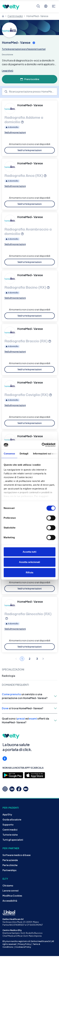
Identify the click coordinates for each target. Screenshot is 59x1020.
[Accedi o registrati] (45, 6)
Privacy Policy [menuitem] (24, 944)
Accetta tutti (29, 551)
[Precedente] (16, 658)
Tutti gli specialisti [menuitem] (13, 839)
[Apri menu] (53, 6)
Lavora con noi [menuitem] (11, 890)
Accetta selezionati (29, 562)
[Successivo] (43, 658)
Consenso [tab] (9, 453)
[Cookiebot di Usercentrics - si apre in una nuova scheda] (42, 445)
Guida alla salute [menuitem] (12, 819)
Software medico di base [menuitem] (17, 855)
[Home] (3, 16)
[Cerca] (38, 6)
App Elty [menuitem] (7, 814)
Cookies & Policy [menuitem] (23, 947)
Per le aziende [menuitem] (10, 860)
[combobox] (29, 91)
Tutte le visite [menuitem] (10, 834)
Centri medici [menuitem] (10, 829)
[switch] (50, 517)
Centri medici (15, 16)
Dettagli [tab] (24, 453)
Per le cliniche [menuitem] (10, 865)
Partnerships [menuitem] (9, 870)
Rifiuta (29, 572)
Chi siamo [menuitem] (8, 885)
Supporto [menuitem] (8, 824)
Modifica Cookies (12, 895)
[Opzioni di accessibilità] (5, 758)
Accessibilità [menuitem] (10, 900)
